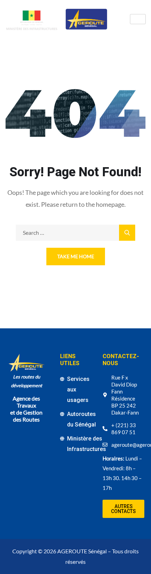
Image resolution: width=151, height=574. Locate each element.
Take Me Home (75, 256)
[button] (123, 509)
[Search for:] (75, 232)
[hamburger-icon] (138, 19)
